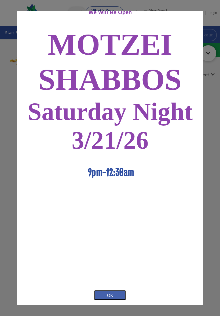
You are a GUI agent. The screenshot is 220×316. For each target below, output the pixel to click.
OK (110, 295)
